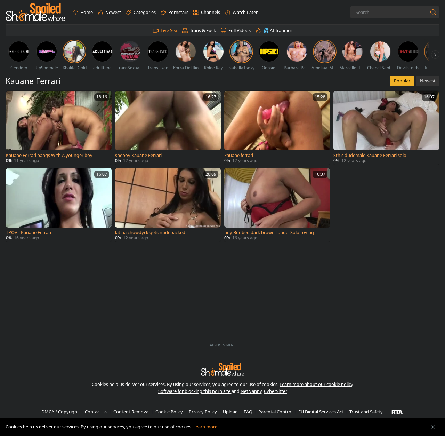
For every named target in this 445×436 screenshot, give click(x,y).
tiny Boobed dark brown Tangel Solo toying (269, 232)
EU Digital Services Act (320, 412)
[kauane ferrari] (277, 128)
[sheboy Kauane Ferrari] (168, 128)
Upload (230, 412)
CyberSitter (275, 391)
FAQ (248, 412)
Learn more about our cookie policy (316, 384)
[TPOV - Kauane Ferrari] (59, 205)
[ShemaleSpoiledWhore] (35, 12)
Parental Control (275, 412)
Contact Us (96, 412)
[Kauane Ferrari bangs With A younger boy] (59, 128)
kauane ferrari (238, 155)
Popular (402, 81)
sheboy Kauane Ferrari (138, 155)
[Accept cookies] (433, 427)
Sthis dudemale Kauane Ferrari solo (369, 155)
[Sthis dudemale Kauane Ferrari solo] (386, 128)
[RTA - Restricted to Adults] (397, 412)
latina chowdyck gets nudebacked (150, 232)
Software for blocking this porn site (195, 391)
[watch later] (14, 99)
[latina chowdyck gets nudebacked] (168, 205)
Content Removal (131, 412)
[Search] (433, 12)
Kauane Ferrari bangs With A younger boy (49, 155)
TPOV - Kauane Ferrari (28, 232)
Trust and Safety (366, 412)
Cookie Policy (169, 412)
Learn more (205, 426)
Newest (428, 81)
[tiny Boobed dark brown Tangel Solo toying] (277, 205)
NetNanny (251, 391)
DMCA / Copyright (60, 412)
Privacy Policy (203, 412)
